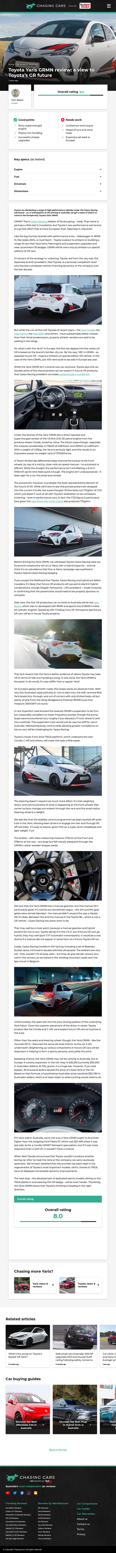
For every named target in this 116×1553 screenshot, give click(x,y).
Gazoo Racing (39, 221)
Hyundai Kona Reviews (15, 1522)
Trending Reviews (16, 1503)
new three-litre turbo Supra (47, 501)
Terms (80, 1529)
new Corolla (88, 330)
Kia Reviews (43, 1522)
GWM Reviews (44, 1518)
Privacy (81, 1534)
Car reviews (21, 64)
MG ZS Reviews (12, 1518)
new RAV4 (39, 333)
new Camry (20, 333)
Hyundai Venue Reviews (16, 1525)
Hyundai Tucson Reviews (16, 1532)
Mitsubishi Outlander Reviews (18, 1515)
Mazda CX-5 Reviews (14, 1528)
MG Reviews (43, 1508)
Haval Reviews (44, 1511)
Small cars (33, 64)
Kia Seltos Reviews (13, 1508)
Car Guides (83, 1508)
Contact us (83, 1524)
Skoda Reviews (44, 1515)
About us (82, 1519)
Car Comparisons (87, 1503)
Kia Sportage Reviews (15, 1539)
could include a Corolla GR (74, 374)
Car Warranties (86, 1514)
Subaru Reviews (44, 1528)
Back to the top (58, 1449)
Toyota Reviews (44, 1539)
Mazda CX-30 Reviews (15, 1535)
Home (11, 64)
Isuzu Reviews (44, 1532)
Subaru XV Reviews (14, 1511)
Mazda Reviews (44, 1535)
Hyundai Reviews (45, 1525)
